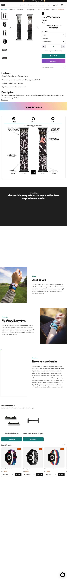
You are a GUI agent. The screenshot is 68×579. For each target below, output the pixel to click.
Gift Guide (46, 9)
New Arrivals (4, 9)
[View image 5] (4, 49)
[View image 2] (4, 24)
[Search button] (48, 5)
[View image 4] (4, 41)
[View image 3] (4, 32)
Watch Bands (20, 9)
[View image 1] (4, 15)
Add (19, 474)
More (39, 9)
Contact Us (54, 9)
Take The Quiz (61, 9)
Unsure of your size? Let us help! (53, 51)
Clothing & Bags (30, 9)
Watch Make (44, 32)
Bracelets (11, 9)
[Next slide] (37, 27)
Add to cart (33, 439)
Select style (12, 439)
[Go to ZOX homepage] (3, 5)
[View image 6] (4, 58)
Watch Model (45, 38)
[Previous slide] (10, 27)
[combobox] (34, 5)
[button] (62, 574)
